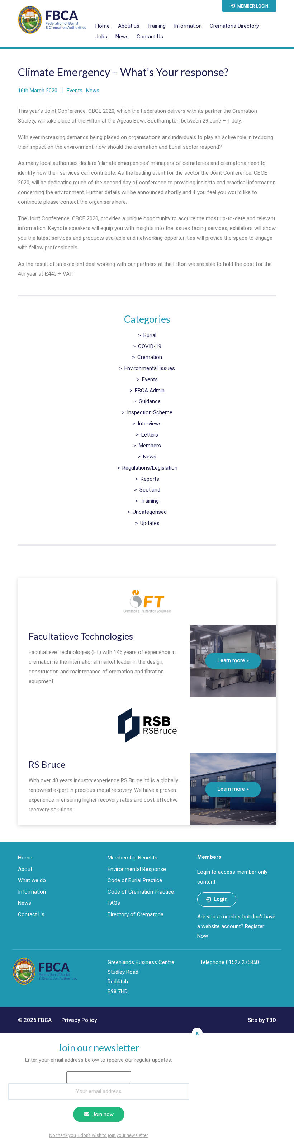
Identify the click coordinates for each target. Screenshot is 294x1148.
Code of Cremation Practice (141, 892)
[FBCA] (52, 19)
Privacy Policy (79, 1020)
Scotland (149, 490)
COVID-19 (149, 346)
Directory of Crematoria (135, 914)
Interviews (150, 423)
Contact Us (150, 36)
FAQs (114, 903)
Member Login (252, 6)
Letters (149, 435)
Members (150, 445)
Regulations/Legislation (149, 468)
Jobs (101, 36)
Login (220, 899)
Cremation (149, 357)
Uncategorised (150, 512)
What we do (32, 880)
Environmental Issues (149, 368)
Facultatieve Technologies (81, 636)
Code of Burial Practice (135, 880)
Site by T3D (262, 1020)
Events (74, 90)
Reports (150, 479)
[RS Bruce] (147, 725)
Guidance (150, 401)
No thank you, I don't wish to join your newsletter (98, 1135)
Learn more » (233, 661)
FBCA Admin (150, 390)
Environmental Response (137, 869)
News (122, 36)
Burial (149, 335)
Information (188, 26)
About (25, 869)
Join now (102, 1114)
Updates (150, 523)
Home (102, 26)
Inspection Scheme (149, 412)
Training (156, 26)
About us (128, 26)
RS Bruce (47, 764)
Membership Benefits (132, 857)
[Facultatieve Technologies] (147, 601)
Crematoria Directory (234, 26)
